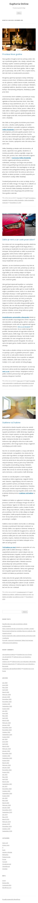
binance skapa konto (8, 664)
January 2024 (6, 751)
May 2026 (5, 687)
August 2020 (5, 796)
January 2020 (6, 807)
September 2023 (7, 758)
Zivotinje (4, 869)
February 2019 (6, 822)
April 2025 (5, 718)
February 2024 (6, 749)
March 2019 (5, 819)
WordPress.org (6, 887)
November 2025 (7, 701)
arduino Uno (6, 661)
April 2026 (5, 690)
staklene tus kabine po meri (23, 594)
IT (2, 847)
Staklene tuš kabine (11, 422)
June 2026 (5, 685)
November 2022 (7, 770)
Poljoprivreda (6, 857)
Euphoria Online (19, 3)
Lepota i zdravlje (7, 852)
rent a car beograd (14, 385)
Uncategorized (21, 592)
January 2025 (6, 725)
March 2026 (5, 692)
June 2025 (5, 713)
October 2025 (6, 704)
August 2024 (5, 737)
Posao (4, 859)
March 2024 (5, 746)
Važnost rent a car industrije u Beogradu (24, 661)
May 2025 (5, 716)
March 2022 (5, 782)
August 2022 (5, 772)
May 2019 (5, 817)
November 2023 (7, 753)
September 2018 (7, 831)
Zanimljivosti (6, 866)
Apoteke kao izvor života (24, 654)
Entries (5, 883)
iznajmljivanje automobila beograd (23, 383)
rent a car (5, 385)
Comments (6, 885)
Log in (4, 880)
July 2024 (4, 739)
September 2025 (7, 706)
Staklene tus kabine (8, 594)
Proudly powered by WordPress (11, 899)
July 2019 (4, 814)
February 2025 (6, 723)
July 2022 (4, 774)
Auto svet (20, 381)
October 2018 (6, 829)
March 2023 (5, 763)
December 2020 (6, 789)
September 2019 (7, 812)
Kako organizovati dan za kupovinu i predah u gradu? (18, 628)
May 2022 (5, 777)
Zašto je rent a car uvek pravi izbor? (18, 239)
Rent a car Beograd (24, 327)
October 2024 (6, 732)
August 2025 (5, 709)
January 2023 (6, 767)
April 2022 (5, 779)
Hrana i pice (5, 845)
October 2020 (6, 791)
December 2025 (6, 699)
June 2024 (5, 741)
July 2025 (4, 711)
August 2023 (5, 760)
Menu (19, 13)
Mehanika (5, 855)
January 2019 (6, 824)
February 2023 (6, 765)
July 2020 (4, 798)
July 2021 (4, 786)
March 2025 (5, 720)
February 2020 (6, 805)
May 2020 (5, 800)
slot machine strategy (8, 654)
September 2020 (7, 793)
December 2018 (6, 826)
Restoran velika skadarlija (16, 200)
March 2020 (5, 803)
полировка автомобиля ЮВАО (11, 668)
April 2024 (5, 744)
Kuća (3, 850)
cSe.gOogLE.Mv (6, 657)
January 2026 (6, 697)
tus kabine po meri (18, 597)
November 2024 (7, 730)
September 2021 (7, 784)
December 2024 (6, 727)
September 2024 (7, 734)
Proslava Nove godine (12, 54)
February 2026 (6, 694)
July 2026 (4, 683)
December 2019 (6, 810)
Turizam (19, 198)
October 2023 (6, 756)
